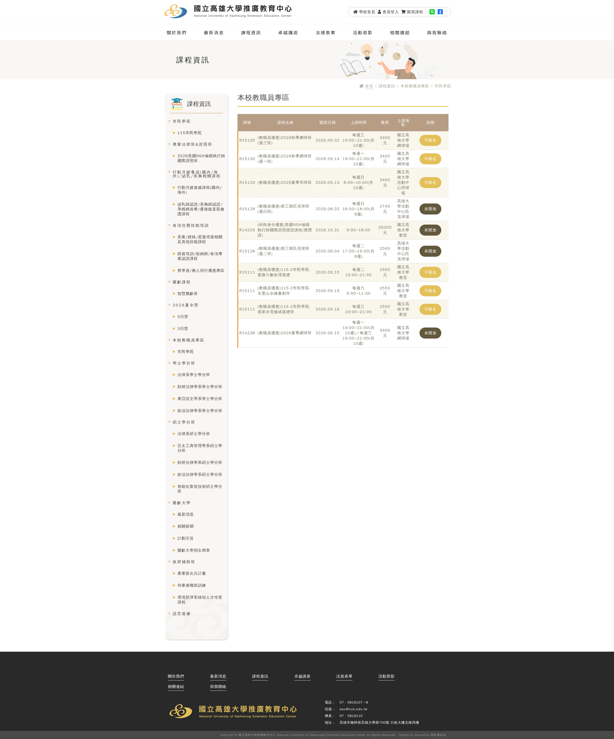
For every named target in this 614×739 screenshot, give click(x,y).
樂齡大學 (182, 503)
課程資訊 (251, 32)
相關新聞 (185, 526)
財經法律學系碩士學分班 (199, 462)
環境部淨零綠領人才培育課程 (199, 600)
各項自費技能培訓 (191, 225)
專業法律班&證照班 (193, 144)
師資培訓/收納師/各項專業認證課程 (200, 256)
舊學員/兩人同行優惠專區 (200, 270)
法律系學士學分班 (193, 374)
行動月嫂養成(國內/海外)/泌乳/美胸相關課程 (197, 174)
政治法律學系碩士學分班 (199, 474)
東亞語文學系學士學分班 (199, 398)
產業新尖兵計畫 (191, 573)
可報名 (430, 140)
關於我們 (177, 32)
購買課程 (415, 12)
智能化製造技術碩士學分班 (199, 489)
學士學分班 (184, 363)
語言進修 (182, 613)
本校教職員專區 (189, 340)
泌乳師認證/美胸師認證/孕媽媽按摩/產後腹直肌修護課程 (200, 209)
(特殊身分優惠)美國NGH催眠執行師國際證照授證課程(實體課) (285, 230)
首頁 (369, 86)
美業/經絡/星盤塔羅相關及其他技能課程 (200, 239)
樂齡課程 (182, 282)
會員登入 (391, 12)
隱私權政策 (438, 735)
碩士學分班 (184, 422)
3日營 (182, 328)
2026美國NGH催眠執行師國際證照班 (201, 158)
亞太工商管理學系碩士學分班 (199, 448)
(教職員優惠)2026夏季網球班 (285, 333)
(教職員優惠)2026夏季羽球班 (285, 182)
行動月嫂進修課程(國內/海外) (199, 190)
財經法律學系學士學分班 (199, 386)
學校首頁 (367, 12)
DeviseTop (422, 735)
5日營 (182, 316)
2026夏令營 (186, 305)
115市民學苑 (189, 133)
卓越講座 (288, 32)
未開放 (430, 209)
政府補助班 (184, 562)
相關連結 (400, 32)
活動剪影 (363, 32)
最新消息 (214, 32)
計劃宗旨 (185, 538)
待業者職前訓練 (191, 585)
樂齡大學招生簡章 (193, 550)
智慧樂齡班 (187, 293)
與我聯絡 (437, 32)
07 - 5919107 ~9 (354, 702)
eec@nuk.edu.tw (353, 709)
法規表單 (326, 32)
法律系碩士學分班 (193, 433)
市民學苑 (182, 121)
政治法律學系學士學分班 (199, 410)
